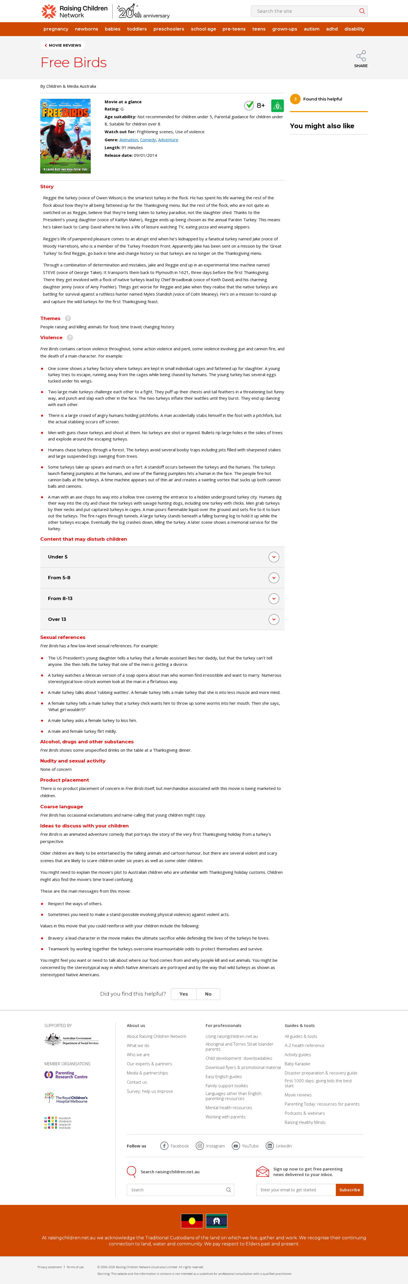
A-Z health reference (304, 1045)
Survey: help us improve (150, 1091)
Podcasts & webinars (305, 1113)
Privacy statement (49, 1267)
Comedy (148, 139)
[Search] (228, 1190)
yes (184, 994)
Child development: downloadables (239, 1058)
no (208, 994)
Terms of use (75, 1267)
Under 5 (57, 557)
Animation (128, 139)
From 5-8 (59, 577)
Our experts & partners (149, 1063)
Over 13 (57, 619)
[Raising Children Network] (105, 11)
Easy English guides (224, 1076)
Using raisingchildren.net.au (232, 1036)
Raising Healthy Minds (305, 1122)
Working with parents (226, 1116)
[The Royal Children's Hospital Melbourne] (65, 1097)
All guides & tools (301, 1036)
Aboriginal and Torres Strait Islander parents (239, 1046)
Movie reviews (65, 45)
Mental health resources (229, 1107)
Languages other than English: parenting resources (234, 1096)
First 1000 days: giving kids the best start (318, 1083)
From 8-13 (60, 598)
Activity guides (298, 1054)
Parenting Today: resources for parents (322, 1103)
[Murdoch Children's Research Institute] (65, 1123)
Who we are (138, 1054)
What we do (138, 1045)
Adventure (168, 139)
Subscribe (349, 1189)
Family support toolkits (227, 1085)
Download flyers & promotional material (243, 1067)
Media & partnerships (147, 1072)
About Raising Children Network (156, 1036)
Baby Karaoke (297, 1063)
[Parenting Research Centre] (65, 1074)
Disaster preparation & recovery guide (321, 1072)
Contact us (137, 1081)
